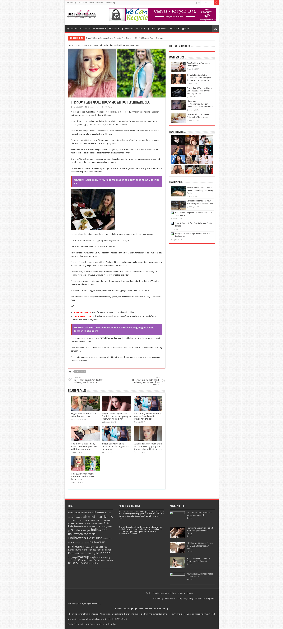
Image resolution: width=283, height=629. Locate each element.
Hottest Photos (101, 547)
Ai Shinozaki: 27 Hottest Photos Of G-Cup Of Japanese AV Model (200, 546)
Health (114, 29)
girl (69, 531)
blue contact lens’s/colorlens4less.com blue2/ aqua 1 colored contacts (200, 104)
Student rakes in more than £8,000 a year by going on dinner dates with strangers (148, 446)
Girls (152, 29)
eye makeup (89, 526)
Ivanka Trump (74, 550)
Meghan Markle (97, 557)
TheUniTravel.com (82, 316)
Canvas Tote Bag (144, 609)
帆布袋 (118, 619)
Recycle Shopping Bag (125, 609)
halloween (99, 530)
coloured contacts (75, 521)
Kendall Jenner (104, 549)
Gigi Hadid (108, 526)
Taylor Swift (80, 563)
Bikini (98, 512)
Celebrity (128, 29)
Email (189, 614)
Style (141, 29)
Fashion (85, 29)
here (98, 619)
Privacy (190, 593)
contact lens (89, 520)
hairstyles (87, 531)
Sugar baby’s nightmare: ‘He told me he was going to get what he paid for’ (116, 416)
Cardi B (77, 518)
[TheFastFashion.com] (81, 14)
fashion (100, 526)
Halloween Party (87, 547)
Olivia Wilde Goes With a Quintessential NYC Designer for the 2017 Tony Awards (199, 77)
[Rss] (196, 3)
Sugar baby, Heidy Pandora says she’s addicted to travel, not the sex (147, 416)
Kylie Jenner (101, 553)
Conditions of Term (161, 593)
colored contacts (97, 516)
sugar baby (80, 371)
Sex (95, 560)
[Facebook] (199, 3)
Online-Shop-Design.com (204, 598)
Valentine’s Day (91, 563)
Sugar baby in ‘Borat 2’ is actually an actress (83, 415)
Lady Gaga (72, 558)
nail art (76, 560)
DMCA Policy (71, 3)
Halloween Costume (85, 538)
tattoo (71, 563)
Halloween (100, 29)
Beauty (73, 29)
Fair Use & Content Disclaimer (91, 3)
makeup (83, 557)
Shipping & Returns (178, 593)
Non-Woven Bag (160, 609)
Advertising (110, 3)
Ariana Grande (75, 512)
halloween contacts (82, 534)
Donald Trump (97, 524)
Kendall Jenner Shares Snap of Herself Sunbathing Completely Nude (200, 190)
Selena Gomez (86, 560)
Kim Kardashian (79, 553)
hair (79, 530)
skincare (101, 560)
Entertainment (81, 45)
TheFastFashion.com (172, 598)
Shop (186, 29)
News (163, 29)
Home (70, 45)
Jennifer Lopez (89, 549)
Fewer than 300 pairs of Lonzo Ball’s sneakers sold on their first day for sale (200, 91)
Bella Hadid (87, 512)
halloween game (83, 543)
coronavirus (75, 523)
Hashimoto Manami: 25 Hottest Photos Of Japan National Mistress (200, 530)
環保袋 (124, 619)
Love (175, 29)
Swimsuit (109, 560)
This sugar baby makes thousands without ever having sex (83, 476)
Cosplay (87, 524)
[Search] (216, 2)
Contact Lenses (103, 520)
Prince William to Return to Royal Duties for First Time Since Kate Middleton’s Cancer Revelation (125, 38)
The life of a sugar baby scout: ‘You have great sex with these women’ (145, 381)
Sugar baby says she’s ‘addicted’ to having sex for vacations (88, 380)
